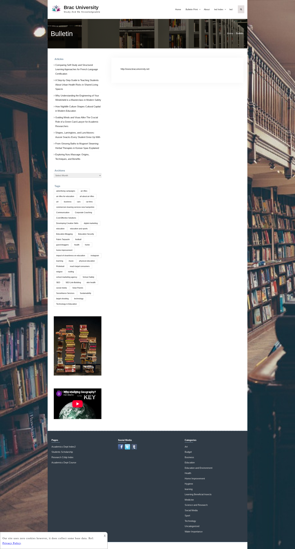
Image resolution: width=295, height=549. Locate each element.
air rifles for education (65, 196)
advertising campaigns (65, 191)
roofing (71, 272)
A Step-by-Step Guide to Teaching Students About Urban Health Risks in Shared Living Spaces (77, 84)
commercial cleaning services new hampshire (75, 207)
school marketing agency (66, 277)
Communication (62, 212)
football (78, 239)
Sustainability (85, 293)
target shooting (62, 299)
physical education (87, 261)
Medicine (189, 499)
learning (59, 261)
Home (178, 9)
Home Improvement (195, 478)
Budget (188, 452)
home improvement (64, 250)
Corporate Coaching (83, 212)
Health (188, 473)
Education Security (86, 234)
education (60, 229)
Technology (190, 521)
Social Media (191, 510)
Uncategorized (192, 526)
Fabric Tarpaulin (63, 239)
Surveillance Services (65, 293)
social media (61, 288)
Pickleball (60, 266)
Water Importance (194, 531)
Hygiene (189, 483)
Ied (230, 9)
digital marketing (91, 223)
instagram (95, 256)
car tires (89, 202)
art (57, 202)
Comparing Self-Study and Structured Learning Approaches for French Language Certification (76, 69)
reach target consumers (80, 266)
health (76, 245)
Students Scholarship (62, 452)
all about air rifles (87, 196)
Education (190, 462)
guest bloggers (62, 245)
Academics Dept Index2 (63, 446)
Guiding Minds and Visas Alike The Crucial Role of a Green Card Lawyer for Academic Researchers (76, 121)
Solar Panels (77, 288)
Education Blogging (64, 234)
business (67, 202)
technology (78, 299)
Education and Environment (198, 468)
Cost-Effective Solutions (66, 218)
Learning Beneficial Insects (198, 494)
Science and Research (196, 505)
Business (189, 457)
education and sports (79, 229)
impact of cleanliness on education (70, 256)
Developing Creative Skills (67, 223)
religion (59, 272)
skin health (91, 282)
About (207, 9)
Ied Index (218, 9)
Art (186, 446)
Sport (187, 515)
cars (79, 202)
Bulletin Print (192, 9)
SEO (58, 282)
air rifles (84, 191)
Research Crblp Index (62, 457)
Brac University (81, 7)
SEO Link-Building (73, 282)
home (87, 245)
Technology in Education (66, 304)
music (71, 261)
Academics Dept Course (63, 462)
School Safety (88, 277)
